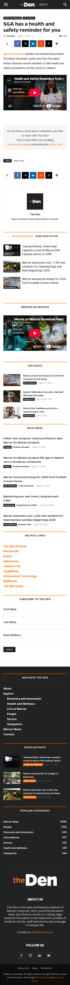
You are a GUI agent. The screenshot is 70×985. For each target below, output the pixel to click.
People (7, 447)
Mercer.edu (11, 551)
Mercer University (13, 54)
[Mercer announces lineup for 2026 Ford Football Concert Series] (11, 283)
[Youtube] (48, 955)
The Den (10, 36)
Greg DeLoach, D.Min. (27, 505)
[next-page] (11, 295)
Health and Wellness (12, 18)
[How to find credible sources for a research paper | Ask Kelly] (11, 413)
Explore (8, 693)
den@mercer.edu (17, 144)
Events (7, 556)
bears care (19, 160)
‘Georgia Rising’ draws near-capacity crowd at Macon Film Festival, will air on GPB (41, 250)
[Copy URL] (48, 43)
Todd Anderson (26, 485)
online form (55, 144)
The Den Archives (15, 546)
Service (7, 466)
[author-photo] (35, 209)
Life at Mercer (29, 18)
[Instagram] (30, 955)
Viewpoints (29, 399)
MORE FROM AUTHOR (47, 236)
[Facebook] (17, 43)
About (7, 688)
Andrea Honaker (21, 447)
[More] (56, 43)
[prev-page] (5, 295)
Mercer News (12, 729)
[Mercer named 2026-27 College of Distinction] (11, 778)
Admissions (46, 968)
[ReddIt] (41, 43)
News (35, 968)
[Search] (65, 4)
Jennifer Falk (24, 524)
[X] (25, 43)
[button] (5, 4)
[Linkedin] (33, 43)
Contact (8, 734)
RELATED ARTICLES (22, 236)
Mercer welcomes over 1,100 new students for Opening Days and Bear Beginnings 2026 (43, 266)
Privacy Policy (43, 977)
